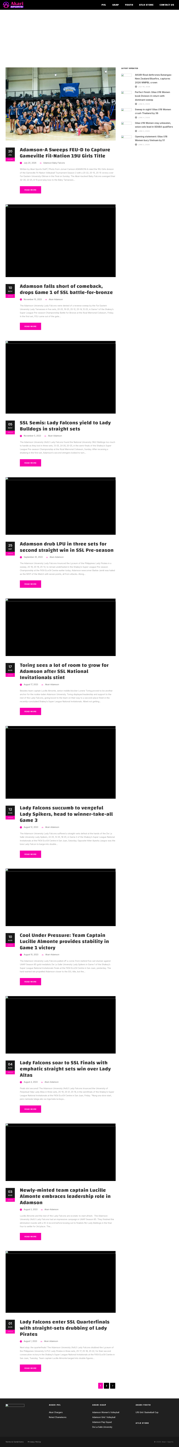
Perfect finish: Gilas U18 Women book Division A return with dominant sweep (152, 96)
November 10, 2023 (33, 299)
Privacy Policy (34, 1442)
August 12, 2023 (31, 827)
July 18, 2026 (144, 87)
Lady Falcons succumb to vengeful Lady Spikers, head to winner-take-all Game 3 (66, 814)
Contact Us (167, 5)
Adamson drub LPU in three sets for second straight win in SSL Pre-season (67, 547)
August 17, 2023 (31, 684)
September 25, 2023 (33, 557)
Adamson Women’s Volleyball (105, 1412)
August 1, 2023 (30, 1341)
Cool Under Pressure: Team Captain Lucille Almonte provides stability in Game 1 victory (64, 941)
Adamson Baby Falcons (54, 163)
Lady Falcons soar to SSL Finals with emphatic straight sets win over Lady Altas (65, 1069)
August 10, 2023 (31, 954)
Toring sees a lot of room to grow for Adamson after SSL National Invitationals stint (64, 671)
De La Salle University (102, 1427)
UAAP (115, 5)
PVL (104, 5)
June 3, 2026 (144, 131)
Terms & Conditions (15, 1442)
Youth (129, 5)
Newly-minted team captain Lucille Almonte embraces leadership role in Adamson (65, 1196)
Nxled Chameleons (57, 1417)
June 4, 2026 (144, 118)
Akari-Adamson (56, 299)
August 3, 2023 (30, 1209)
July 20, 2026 (30, 163)
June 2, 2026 (144, 144)
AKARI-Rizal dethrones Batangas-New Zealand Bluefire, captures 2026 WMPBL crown (153, 78)
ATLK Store (146, 5)
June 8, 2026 (144, 104)
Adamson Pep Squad (102, 1422)
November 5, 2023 (32, 436)
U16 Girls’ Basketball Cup (147, 1412)
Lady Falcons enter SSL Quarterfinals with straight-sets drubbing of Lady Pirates (65, 1328)
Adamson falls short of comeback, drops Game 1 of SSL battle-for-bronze (66, 289)
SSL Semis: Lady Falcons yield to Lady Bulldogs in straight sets (65, 426)
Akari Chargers (56, 1412)
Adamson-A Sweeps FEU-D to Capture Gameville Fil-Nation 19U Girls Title (65, 153)
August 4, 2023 (31, 1082)
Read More (30, 190)
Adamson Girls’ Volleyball (103, 1417)
